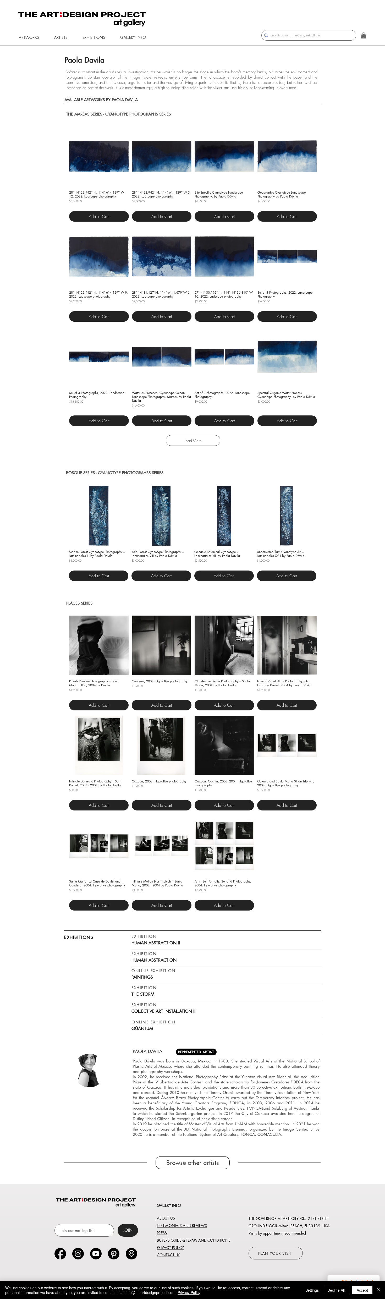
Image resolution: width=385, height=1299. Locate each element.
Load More (192, 440)
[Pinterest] (113, 1253)
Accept (362, 1290)
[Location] (131, 1253)
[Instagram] (78, 1253)
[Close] (379, 1290)
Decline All (336, 1290)
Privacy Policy (189, 1292)
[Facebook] (60, 1253)
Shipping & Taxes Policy (79, 206)
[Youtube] (96, 1253)
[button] (29, 37)
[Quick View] (99, 156)
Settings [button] (312, 1290)
